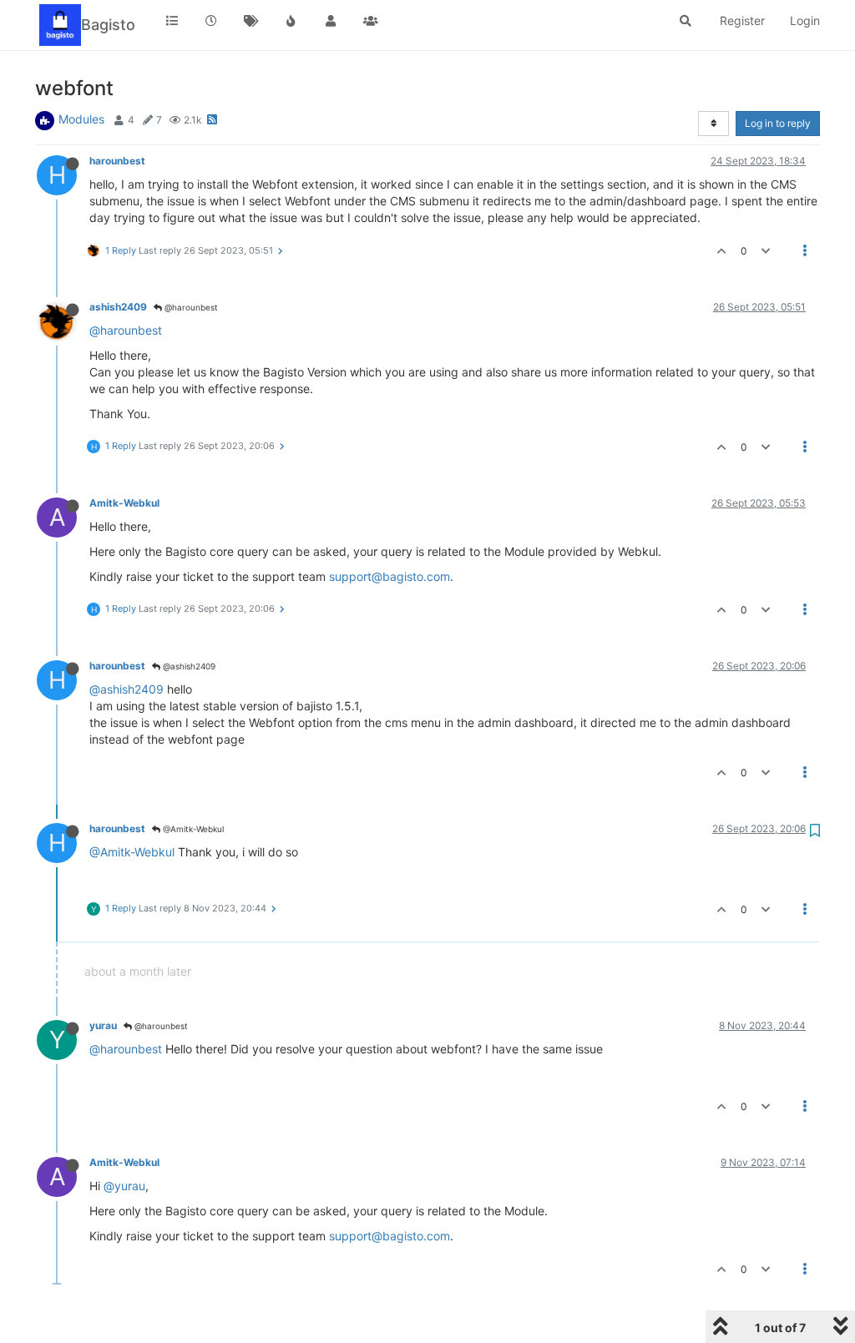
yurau (103, 1025)
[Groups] (371, 21)
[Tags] (251, 21)
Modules (81, 119)
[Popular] (291, 21)
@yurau (124, 1186)
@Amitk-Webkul (192, 829)
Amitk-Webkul (124, 503)
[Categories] (172, 21)
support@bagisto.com (389, 576)
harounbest (117, 160)
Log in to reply (778, 123)
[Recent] (212, 21)
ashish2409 (118, 306)
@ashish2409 (187, 666)
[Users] (331, 21)
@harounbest (190, 307)
